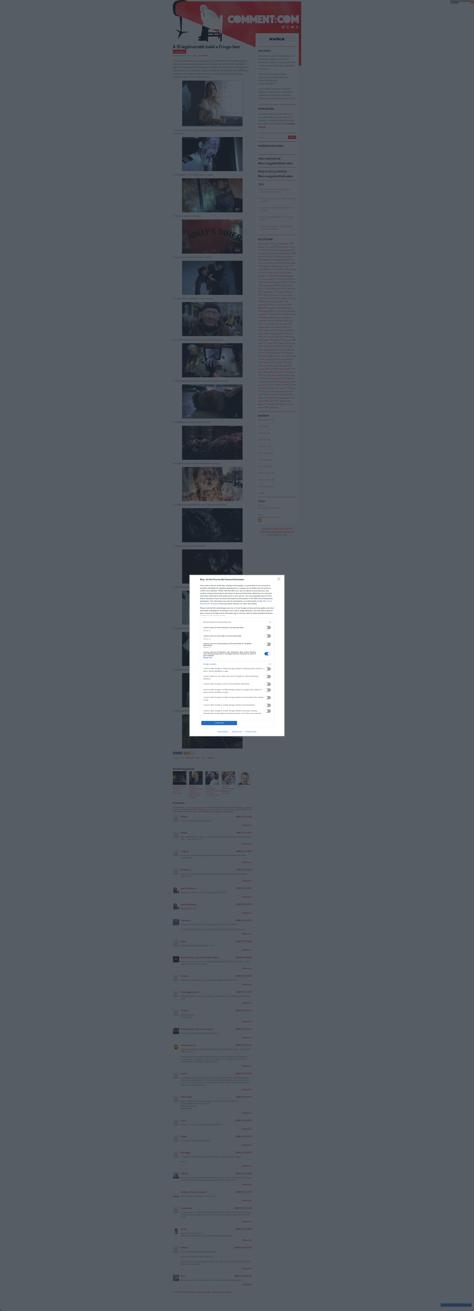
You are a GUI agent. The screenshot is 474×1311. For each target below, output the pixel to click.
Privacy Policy (251, 732)
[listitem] (237, 622)
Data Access (237, 732)
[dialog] (237, 655)
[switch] (267, 627)
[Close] (279, 579)
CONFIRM (219, 723)
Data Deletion (223, 732)
